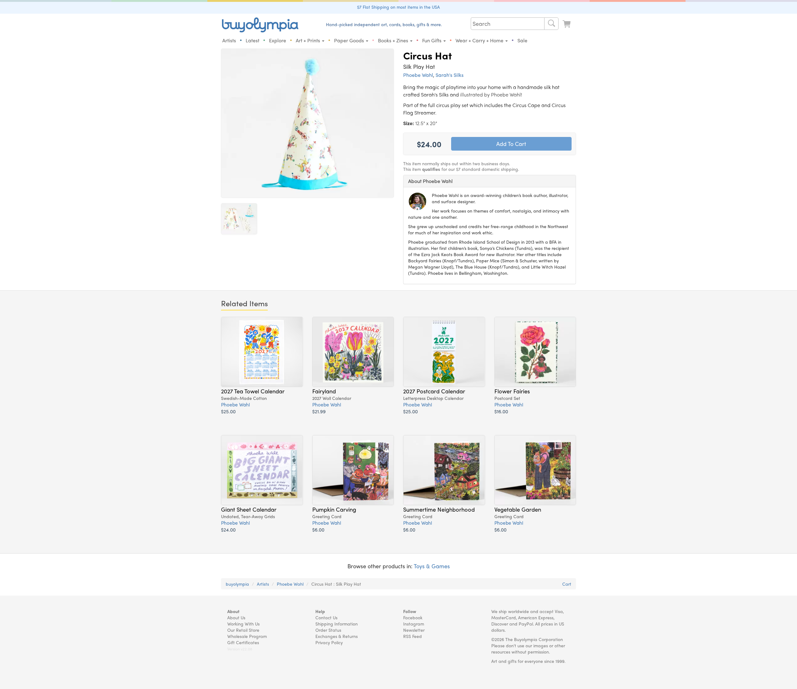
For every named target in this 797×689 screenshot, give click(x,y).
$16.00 (501, 411)
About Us (236, 617)
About (233, 611)
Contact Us (326, 617)
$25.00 (228, 411)
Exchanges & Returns (336, 636)
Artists (229, 40)
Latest (252, 40)
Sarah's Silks (450, 74)
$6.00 (318, 529)
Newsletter (414, 630)
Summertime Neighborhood (439, 509)
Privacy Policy (329, 642)
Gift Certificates (243, 642)
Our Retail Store (243, 630)
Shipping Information (336, 624)
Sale (522, 40)
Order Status (328, 630)
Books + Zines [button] (393, 40)
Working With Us (243, 624)
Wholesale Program (247, 636)
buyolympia (237, 584)
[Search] (551, 23)
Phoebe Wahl (418, 74)
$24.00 (228, 529)
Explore (277, 40)
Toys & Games (432, 566)
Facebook (412, 617)
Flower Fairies (512, 391)
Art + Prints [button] (308, 40)
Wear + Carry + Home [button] (480, 40)
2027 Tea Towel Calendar (253, 391)
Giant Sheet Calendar (248, 509)
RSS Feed (412, 636)
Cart (566, 584)
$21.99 (319, 411)
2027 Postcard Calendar (434, 391)
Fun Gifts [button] (432, 40)
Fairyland (324, 391)
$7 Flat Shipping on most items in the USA (398, 7)
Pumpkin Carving (334, 509)
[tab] (489, 181)
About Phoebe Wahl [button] (430, 181)
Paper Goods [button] (349, 40)
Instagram (413, 624)
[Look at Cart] (567, 24)
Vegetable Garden (517, 509)
